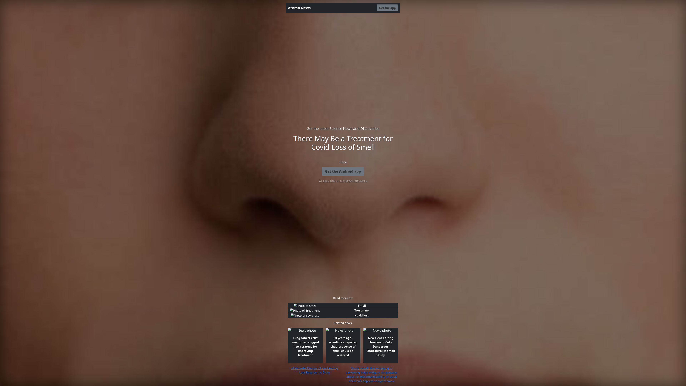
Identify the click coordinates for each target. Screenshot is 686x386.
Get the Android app (343, 171)
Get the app (387, 8)
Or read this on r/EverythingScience (343, 181)
